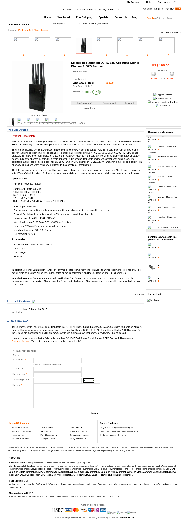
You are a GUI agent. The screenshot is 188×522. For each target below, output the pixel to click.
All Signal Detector (78, 438)
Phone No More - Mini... (168, 185)
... (158, 244)
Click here (121, 435)
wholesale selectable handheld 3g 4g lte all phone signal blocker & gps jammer (54, 447)
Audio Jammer (46, 428)
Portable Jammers (48, 435)
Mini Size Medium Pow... (168, 195)
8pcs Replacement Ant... (168, 225)
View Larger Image (39, 115)
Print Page (139, 294)
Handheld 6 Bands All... (168, 145)
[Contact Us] (163, 102)
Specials (103, 17)
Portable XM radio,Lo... (168, 165)
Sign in (158, 9)
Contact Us (121, 17)
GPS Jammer (76, 428)
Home (47, 17)
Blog (134, 17)
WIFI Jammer (46, 431)
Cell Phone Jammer (19, 24)
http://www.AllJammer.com (78, 517)
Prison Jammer (17, 435)
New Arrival (63, 17)
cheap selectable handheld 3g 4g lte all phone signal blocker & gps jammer (123, 447)
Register (169, 9)
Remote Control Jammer (22, 431)
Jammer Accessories (79, 435)
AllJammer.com (69, 9)
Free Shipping (84, 17)
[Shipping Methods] (162, 95)
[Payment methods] (162, 98)
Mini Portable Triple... (167, 205)
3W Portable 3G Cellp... (168, 155)
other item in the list (169, 33)
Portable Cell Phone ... (167, 175)
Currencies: (167, 2)
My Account (133, 2)
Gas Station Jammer (20, 438)
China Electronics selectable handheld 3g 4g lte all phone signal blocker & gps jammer (96, 450)
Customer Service (21, 341)
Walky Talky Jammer (79, 431)
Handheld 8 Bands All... (168, 215)
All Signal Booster (48, 438)
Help (148, 2)
